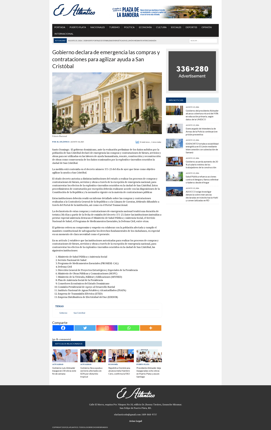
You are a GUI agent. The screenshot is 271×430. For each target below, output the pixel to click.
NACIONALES (97, 27)
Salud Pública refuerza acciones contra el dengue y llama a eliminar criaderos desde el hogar (202, 179)
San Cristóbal (79, 313)
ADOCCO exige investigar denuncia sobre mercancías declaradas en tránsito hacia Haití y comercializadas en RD (202, 196)
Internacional (63, 33)
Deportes (191, 27)
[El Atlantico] (78, 10)
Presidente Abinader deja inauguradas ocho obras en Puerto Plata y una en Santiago (148, 372)
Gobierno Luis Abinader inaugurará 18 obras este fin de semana (64, 370)
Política (129, 27)
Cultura (161, 27)
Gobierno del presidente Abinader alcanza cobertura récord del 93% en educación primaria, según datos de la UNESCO (202, 115)
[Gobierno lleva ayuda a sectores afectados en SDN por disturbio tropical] (93, 360)
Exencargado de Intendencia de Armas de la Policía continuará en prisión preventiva (202, 131)
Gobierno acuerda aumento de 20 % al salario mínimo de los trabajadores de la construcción (202, 164)
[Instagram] (107, 328)
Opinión (207, 27)
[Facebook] (63, 328)
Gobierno (63, 313)
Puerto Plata (78, 27)
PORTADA (59, 27)
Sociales (176, 27)
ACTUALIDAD (57, 364)
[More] (150, 328)
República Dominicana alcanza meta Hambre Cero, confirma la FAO (119, 370)
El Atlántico (63, 142)
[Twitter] (85, 328)
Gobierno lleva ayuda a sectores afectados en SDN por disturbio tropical (91, 372)
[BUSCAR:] (203, 40)
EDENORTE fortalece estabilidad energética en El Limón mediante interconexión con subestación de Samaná (202, 148)
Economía (145, 27)
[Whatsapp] (128, 328)
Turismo (114, 27)
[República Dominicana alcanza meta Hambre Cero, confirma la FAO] (121, 360)
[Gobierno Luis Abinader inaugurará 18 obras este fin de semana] (65, 360)
